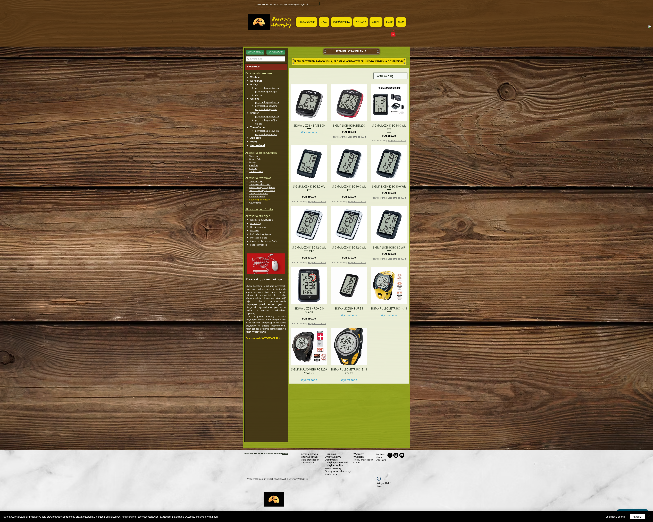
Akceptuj (637, 516)
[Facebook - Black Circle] (389, 455)
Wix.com (285, 454)
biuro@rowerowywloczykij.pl (293, 4)
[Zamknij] (649, 516)
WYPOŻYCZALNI (271, 338)
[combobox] (390, 76)
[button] (393, 33)
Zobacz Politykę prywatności (202, 516)
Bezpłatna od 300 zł (357, 136)
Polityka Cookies (334, 465)
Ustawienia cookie (615, 516)
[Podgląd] (309, 102)
